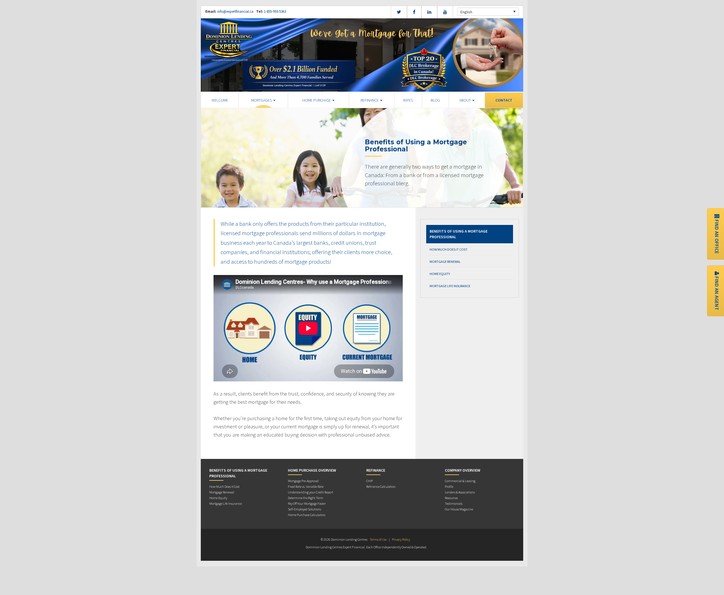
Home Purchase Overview (312, 470)
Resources (451, 498)
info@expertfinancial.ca (235, 11)
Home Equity (440, 274)
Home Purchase (317, 100)
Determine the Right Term (305, 498)
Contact (503, 100)
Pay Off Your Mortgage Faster (307, 503)
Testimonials (453, 503)
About (465, 100)
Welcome (220, 100)
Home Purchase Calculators (306, 515)
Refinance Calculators (380, 486)
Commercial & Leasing (460, 481)
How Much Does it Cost (448, 249)
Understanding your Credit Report (310, 492)
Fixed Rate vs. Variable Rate (306, 486)
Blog (435, 100)
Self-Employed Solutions (304, 509)
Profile (449, 486)
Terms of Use (378, 539)
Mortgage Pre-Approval (303, 481)
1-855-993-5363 (274, 11)
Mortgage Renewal (445, 261)
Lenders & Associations (460, 492)
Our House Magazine (459, 509)
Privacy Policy (401, 539)
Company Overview (462, 470)
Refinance (370, 100)
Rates (408, 100)
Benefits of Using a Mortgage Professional (459, 234)
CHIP (369, 481)
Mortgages (262, 100)
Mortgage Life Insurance (450, 286)
